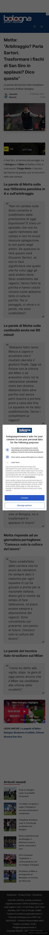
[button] (24, 462)
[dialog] (25, 467)
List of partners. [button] (29, 477)
